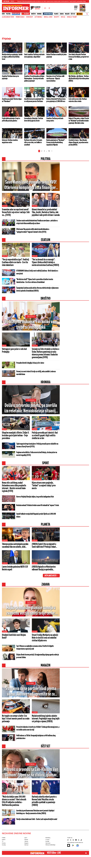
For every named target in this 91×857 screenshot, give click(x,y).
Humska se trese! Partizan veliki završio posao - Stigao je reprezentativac (55, 78)
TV (2, 841)
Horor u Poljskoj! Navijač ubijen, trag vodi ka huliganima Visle (35, 497)
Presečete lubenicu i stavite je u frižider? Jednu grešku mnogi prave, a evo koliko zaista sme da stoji (37, 728)
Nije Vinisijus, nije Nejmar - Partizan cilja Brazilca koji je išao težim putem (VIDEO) (79, 78)
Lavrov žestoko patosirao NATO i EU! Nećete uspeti (15, 568)
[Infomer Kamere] (37, 8)
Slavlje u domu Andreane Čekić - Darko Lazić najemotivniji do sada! (36, 819)
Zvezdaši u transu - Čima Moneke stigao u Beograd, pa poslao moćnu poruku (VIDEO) (78, 142)
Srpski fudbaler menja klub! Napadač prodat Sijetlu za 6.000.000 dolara (36, 515)
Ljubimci (34, 712)
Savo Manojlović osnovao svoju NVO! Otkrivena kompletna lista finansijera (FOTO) (31, 185)
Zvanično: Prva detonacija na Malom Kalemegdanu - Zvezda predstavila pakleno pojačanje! (34, 78)
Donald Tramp (72, 17)
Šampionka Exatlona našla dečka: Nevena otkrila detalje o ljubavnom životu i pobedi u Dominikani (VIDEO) (37, 289)
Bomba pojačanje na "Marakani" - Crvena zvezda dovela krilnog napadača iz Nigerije (55, 142)
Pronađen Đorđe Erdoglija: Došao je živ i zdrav (30, 363)
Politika (8, 14)
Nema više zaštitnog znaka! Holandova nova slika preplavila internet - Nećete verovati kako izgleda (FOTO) (14, 487)
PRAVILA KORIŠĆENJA (50, 845)
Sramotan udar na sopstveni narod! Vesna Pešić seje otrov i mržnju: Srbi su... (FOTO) (16, 212)
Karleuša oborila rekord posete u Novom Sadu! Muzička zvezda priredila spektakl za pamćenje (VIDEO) (44, 801)
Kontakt (47, 841)
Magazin (67, 14)
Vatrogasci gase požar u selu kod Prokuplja (14, 350)
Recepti (56, 17)
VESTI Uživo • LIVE (54, 853)
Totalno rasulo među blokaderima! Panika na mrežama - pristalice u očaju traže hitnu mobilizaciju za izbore (37, 222)
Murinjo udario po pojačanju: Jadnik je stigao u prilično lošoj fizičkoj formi (12, 56)
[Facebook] (68, 840)
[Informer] (45, 8)
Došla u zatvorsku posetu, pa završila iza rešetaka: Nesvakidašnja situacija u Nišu (30, 408)
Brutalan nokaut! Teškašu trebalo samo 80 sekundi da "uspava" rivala (37, 505)
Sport (25, 837)
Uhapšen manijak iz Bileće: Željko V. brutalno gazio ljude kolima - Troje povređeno (15, 435)
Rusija (63, 17)
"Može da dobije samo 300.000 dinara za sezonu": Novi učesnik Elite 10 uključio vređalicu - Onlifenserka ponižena (14, 801)
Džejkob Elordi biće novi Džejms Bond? (14, 636)
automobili (38, 17)
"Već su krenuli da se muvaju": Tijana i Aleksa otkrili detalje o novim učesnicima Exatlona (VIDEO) (45, 262)
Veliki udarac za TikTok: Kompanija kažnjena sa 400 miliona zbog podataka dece (36, 737)
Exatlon (4, 256)
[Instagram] (73, 840)
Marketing (48, 837)
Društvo (33, 14)
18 (49, 151)
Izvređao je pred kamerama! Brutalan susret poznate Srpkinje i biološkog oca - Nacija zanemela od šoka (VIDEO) (35, 812)
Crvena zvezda (36, 479)
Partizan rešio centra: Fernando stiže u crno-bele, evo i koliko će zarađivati (33, 142)
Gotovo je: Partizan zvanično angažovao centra (10, 141)
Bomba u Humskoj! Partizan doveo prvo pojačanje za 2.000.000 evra (55, 100)
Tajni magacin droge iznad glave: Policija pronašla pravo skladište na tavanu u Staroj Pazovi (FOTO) (37, 445)
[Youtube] (76, 840)
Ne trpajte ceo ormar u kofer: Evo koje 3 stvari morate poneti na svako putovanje (15, 719)
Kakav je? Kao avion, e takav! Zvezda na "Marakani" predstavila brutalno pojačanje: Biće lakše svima (79, 120)
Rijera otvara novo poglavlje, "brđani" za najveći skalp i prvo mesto (44, 486)
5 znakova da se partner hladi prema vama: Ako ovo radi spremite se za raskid (30, 691)
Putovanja (5, 712)
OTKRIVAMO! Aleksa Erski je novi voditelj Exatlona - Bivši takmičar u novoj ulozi (37, 272)
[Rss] (79, 840)
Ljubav (31, 683)
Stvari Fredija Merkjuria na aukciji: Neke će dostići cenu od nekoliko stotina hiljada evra (45, 638)
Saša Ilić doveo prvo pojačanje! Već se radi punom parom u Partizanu (34, 100)
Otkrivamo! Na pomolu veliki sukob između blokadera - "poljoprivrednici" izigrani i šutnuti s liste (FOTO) (33, 230)
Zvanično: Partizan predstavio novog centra (54, 119)
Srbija (4, 345)
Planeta (56, 14)
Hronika (39, 14)
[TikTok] (81, 840)
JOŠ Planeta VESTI (50, 576)
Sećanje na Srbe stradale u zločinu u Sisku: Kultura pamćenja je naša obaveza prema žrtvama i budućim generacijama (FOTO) (45, 353)
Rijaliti (4, 793)
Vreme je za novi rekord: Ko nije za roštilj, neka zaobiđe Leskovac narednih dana (36, 372)
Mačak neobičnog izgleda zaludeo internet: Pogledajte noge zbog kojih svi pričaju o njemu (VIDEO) (45, 719)
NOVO (3, 14)
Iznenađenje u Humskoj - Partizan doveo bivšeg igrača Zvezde (33, 119)
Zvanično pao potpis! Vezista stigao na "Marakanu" (12, 100)
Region (4, 429)
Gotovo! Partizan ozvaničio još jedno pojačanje (56, 55)
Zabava (62, 14)
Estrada (30, 764)
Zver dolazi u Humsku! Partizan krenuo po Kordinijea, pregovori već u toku (79, 56)
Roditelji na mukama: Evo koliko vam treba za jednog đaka (31, 324)
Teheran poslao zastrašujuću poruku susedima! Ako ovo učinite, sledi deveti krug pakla (15, 545)
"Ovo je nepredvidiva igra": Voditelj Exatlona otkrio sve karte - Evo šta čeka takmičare (15, 262)
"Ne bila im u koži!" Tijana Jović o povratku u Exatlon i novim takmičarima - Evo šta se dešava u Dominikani (34, 280)
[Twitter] (71, 840)
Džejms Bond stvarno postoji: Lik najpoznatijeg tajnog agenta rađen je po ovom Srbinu (37, 656)
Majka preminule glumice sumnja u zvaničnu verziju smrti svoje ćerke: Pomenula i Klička (31, 610)
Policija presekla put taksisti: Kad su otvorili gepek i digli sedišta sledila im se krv (45, 435)
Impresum (48, 843)
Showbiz (30, 602)
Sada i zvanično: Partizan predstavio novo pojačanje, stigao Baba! (34, 55)
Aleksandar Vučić (8, 17)
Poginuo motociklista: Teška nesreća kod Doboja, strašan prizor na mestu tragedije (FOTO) (36, 453)
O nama (47, 839)
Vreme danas (20, 17)
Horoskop (29, 17)
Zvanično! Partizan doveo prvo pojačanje (10, 77)
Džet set (73, 14)
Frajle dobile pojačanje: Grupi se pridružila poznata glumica (11, 119)
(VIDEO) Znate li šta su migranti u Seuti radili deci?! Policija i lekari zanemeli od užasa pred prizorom (44, 545)
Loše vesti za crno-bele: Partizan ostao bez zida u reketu (78, 100)
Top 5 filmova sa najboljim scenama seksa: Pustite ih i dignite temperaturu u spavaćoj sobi (35, 647)
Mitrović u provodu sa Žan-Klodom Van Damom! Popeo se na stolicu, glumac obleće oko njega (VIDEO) (31, 772)
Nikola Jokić (48, 17)
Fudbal (4, 479)
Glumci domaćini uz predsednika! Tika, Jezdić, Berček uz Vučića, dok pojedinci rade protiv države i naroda (46, 212)
